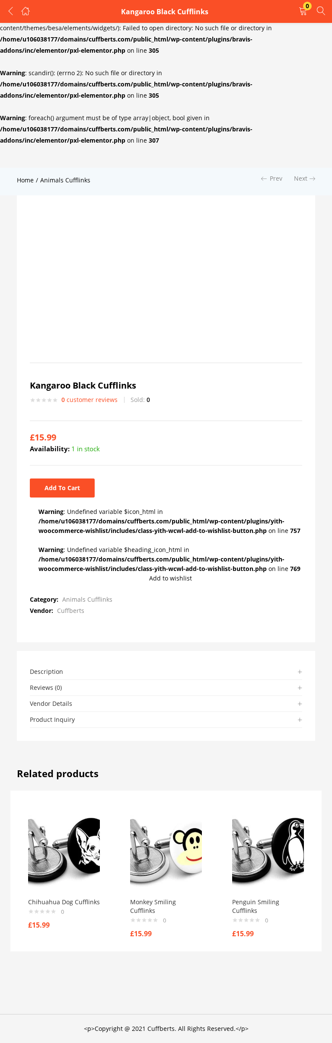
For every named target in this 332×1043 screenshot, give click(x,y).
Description (46, 671)
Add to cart (62, 488)
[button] (303, 11)
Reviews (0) (46, 687)
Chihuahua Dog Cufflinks (64, 902)
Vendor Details (51, 703)
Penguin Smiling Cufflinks (255, 906)
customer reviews (89, 400)
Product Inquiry (52, 719)
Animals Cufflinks (65, 180)
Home (25, 180)
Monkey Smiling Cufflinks (153, 906)
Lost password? (188, 115)
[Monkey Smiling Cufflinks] (166, 850)
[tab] (166, 672)
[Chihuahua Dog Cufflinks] (64, 850)
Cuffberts (70, 610)
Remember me (39, 115)
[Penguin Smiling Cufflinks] (268, 850)
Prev (276, 178)
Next (300, 178)
